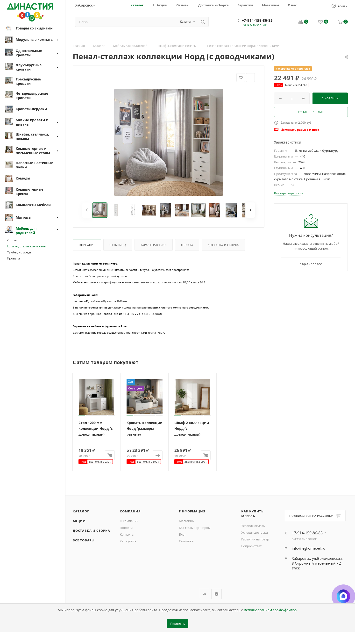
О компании (129, 521)
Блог (182, 534)
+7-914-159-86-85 (257, 20)
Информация (192, 511)
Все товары (84, 540)
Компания (130, 511)
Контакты (127, 534)
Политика (186, 541)
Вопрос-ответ (251, 546)
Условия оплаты (253, 526)
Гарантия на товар (255, 539)
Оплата (187, 245)
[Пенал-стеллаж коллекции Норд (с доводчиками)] (168, 142)
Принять (177, 624)
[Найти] (203, 22)
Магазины (186, 521)
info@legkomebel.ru (308, 548)
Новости (126, 527)
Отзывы (117, 245)
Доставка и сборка (223, 245)
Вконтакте (204, 594)
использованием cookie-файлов (270, 610)
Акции (79, 521)
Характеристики (154, 245)
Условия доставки (254, 532)
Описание (87, 245)
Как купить (128, 541)
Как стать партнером (195, 527)
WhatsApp (216, 594)
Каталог (81, 511)
